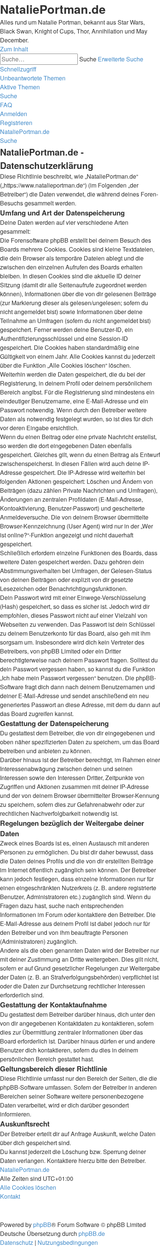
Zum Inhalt (14, 49)
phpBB (42, 1224)
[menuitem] (32, 78)
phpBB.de (92, 1233)
